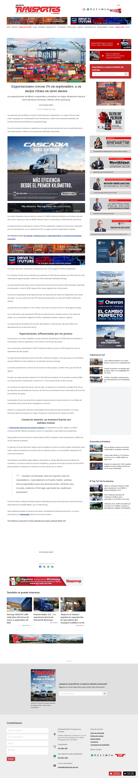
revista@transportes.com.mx (68, 767)
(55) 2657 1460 (63, 758)
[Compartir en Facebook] (40, 566)
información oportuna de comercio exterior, (27, 428)
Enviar (11, 759)
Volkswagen (25, 514)
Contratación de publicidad (99, 745)
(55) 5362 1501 (63, 748)
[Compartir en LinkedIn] (52, 566)
